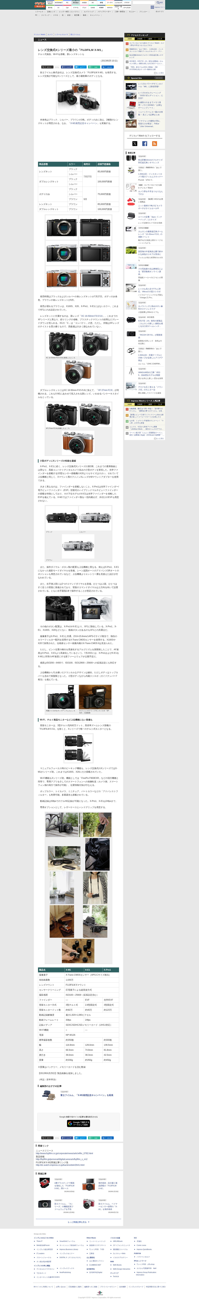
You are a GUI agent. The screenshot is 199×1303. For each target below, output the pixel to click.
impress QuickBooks (144, 1249)
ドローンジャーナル (44, 1257)
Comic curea (141, 1245)
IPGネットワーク (140, 1261)
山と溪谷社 (91, 1257)
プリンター (143, 12)
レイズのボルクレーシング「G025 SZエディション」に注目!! (150, 95)
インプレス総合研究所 (45, 1249)
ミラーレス (39, 12)
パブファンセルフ (143, 1257)
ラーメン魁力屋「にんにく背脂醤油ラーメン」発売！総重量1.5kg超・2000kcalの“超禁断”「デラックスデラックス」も (146, 435)
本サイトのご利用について (43, 1287)
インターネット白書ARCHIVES (48, 1277)
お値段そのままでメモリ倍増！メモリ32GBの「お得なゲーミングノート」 (150, 105)
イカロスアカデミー (120, 1257)
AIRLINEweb (118, 1241)
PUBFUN (137, 1253)
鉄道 (69, 15)
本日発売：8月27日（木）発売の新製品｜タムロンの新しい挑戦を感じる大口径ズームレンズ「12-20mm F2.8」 (146, 63)
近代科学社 (91, 1269)
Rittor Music (91, 1238)
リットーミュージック (97, 1241)
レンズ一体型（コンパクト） (69, 12)
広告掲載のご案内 (74, 1287)
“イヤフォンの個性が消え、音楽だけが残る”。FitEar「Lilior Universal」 (150, 123)
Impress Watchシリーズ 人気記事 (145, 401)
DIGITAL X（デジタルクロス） (71, 1257)
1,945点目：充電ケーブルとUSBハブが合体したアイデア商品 (150, 358)
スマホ (55, 15)
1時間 (130, 39)
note (95, 67)
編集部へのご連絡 (90, 1287)
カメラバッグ (89, 12)
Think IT (39, 1241)
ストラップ (45, 15)
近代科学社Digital (95, 1272)
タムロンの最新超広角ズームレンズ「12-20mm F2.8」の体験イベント (150, 234)
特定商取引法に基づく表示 (156, 1287)
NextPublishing (65, 1272)
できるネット (41, 1273)
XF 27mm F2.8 (105, 390)
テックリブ (114, 1273)
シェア (69, 67)
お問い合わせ (61, 1287)
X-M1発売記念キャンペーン (83, 123)
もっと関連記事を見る (77, 1222)
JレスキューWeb (119, 1253)
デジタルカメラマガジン (45, 1269)
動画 (84, 15)
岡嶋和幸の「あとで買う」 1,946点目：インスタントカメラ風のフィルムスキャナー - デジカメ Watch (146, 51)
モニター (132, 12)
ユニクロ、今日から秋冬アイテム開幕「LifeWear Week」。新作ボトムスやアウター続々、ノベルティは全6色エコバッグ (146, 429)
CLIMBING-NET (95, 1265)
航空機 (76, 15)
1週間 (150, 39)
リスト (57, 67)
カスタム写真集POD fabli (146, 1268)
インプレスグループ (136, 1287)
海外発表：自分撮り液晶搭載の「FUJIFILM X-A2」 (107, 1185)
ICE (135, 1238)
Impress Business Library (69, 1249)
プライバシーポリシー (108, 1287)
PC (36, 15)
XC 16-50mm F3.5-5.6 (91, 316)
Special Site (136, 78)
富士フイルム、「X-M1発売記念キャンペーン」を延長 (87, 1095)
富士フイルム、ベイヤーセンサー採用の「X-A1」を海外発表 (107, 1206)
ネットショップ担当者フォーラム (72, 1245)
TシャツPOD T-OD (96, 1249)
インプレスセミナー (67, 1253)
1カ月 (160, 39)
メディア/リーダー (104, 12)
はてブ (82, 67)
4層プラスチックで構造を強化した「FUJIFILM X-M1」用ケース (64, 1185)
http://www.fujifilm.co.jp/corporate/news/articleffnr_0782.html (64, 1153)
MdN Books (117, 1265)
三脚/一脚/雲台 (120, 12)
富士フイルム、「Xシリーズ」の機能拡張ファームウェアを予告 (63, 1206)
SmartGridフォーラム (67, 1241)
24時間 (139, 39)
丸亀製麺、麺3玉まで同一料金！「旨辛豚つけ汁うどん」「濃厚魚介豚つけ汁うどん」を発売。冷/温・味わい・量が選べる (146, 411)
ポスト (49, 67)
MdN (112, 1262)
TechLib (116, 1276)
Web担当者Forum (43, 1245)
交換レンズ (51, 12)
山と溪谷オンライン (96, 1261)
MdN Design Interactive (121, 1269)
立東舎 (91, 1253)
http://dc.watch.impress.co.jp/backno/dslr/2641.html (60, 1165)
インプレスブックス (67, 1268)
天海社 (139, 1241)
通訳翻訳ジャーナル (120, 1249)
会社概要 (122, 1287)
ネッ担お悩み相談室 (44, 1262)
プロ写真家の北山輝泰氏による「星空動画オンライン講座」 (150, 271)
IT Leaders (40, 1253)
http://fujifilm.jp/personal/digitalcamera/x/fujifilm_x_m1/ (61, 1159)
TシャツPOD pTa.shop (145, 1264)
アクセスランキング (139, 35)
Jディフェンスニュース (121, 1245)
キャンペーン (95, 15)
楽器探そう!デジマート (97, 1245)
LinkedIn (109, 67)
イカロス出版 (115, 1238)
